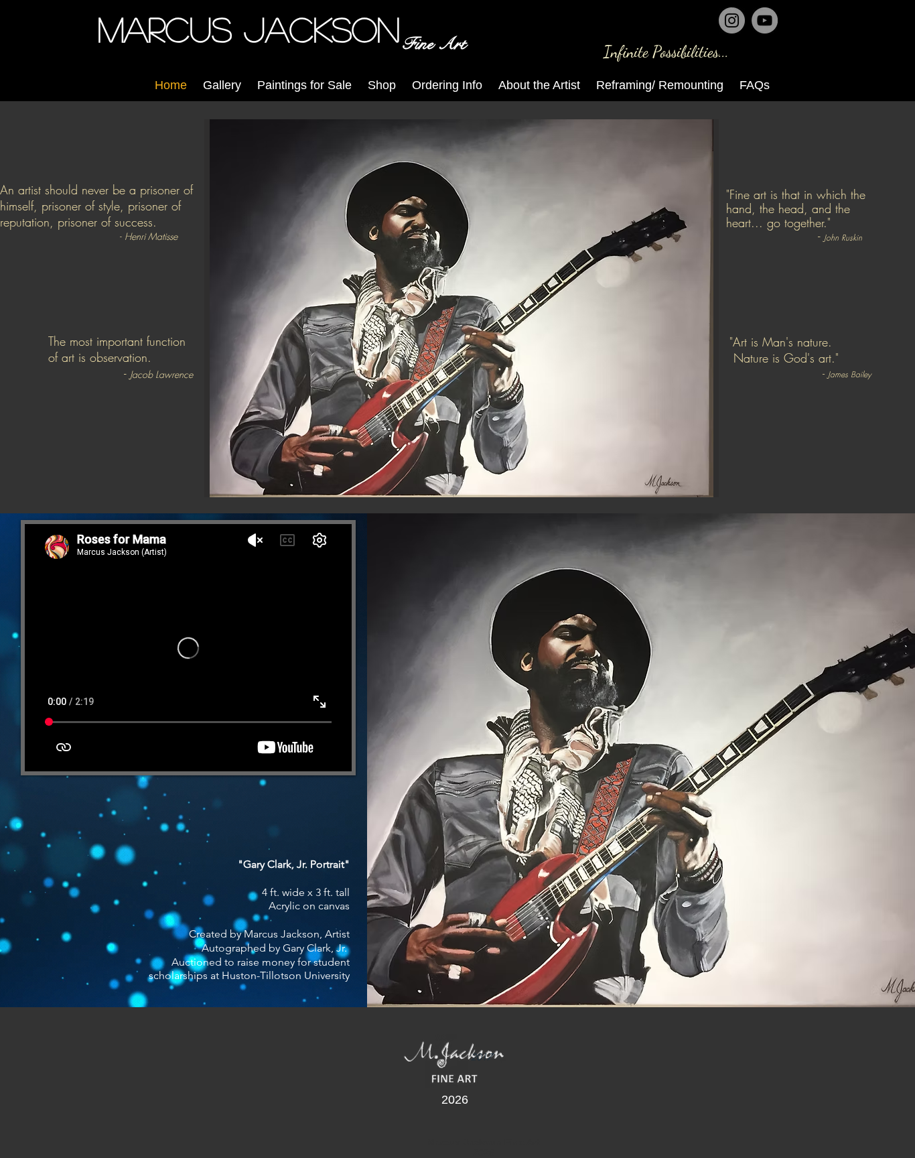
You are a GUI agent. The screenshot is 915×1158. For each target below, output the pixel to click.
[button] (461, 308)
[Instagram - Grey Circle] (732, 20)
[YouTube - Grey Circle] (765, 20)
